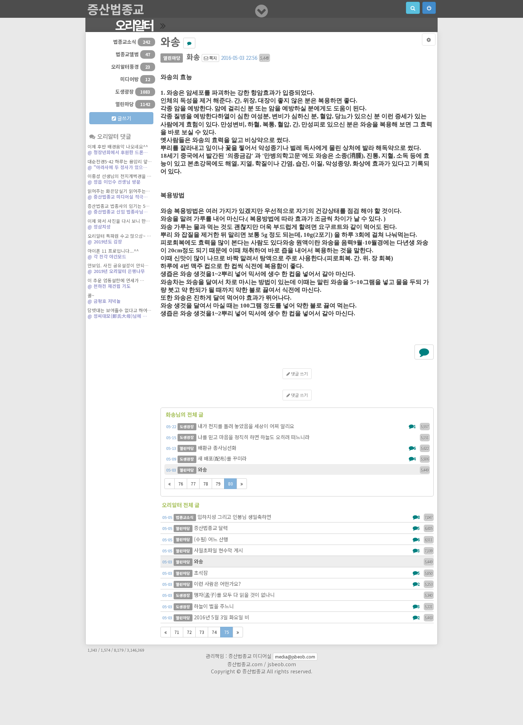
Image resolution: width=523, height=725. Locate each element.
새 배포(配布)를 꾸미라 (297, 458)
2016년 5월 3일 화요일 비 (297, 617)
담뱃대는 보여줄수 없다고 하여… (119, 313)
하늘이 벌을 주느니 (297, 606)
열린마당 (132, 103)
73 (201, 632)
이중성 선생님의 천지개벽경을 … (119, 179)
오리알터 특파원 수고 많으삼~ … (119, 238)
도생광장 (132, 91)
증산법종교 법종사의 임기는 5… (118, 209)
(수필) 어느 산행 (297, 539)
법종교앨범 (133, 54)
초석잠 (297, 572)
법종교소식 (131, 41)
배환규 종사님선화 (297, 447)
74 (214, 632)
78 (205, 483)
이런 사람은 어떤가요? (297, 583)
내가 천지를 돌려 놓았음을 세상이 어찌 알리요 (297, 426)
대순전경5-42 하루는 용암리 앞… (120, 164)
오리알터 (134, 25)
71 (176, 632)
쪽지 (212, 58)
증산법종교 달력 (297, 527)
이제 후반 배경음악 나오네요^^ (118, 149)
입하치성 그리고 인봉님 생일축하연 (297, 516)
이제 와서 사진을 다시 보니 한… (119, 223)
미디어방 (135, 79)
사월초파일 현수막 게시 (297, 550)
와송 (297, 469)
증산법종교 (115, 9)
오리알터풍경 (130, 66)
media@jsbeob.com (295, 656)
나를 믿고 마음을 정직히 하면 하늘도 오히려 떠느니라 (297, 437)
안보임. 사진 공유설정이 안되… (118, 268)
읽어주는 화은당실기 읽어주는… (119, 194)
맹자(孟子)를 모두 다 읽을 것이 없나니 (297, 594)
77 (193, 483)
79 (218, 483)
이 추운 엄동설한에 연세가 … (116, 283)
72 (189, 632)
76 (180, 483)
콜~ (104, 298)
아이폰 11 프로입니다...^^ (113, 253)
